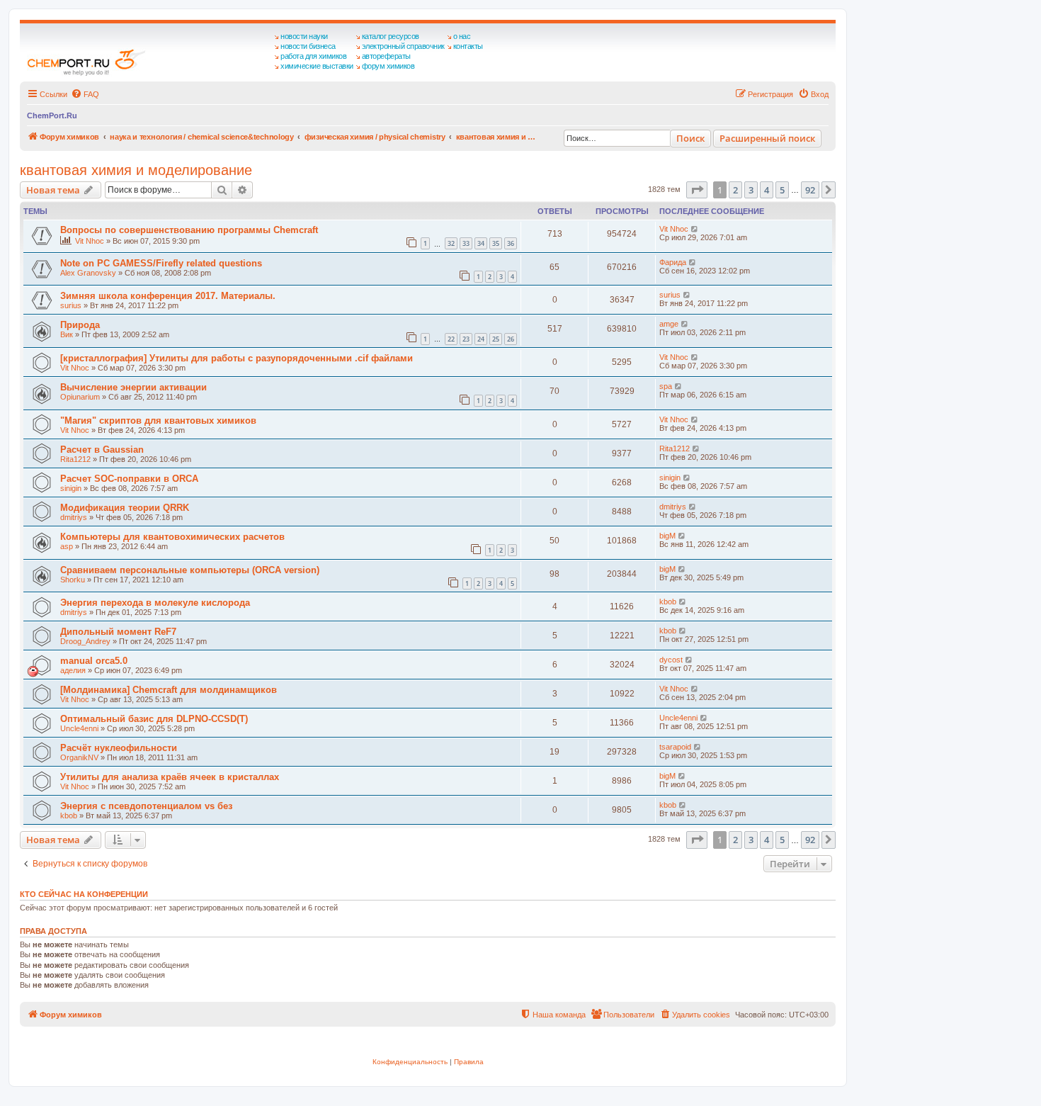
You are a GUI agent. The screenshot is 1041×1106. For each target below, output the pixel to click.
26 (510, 339)
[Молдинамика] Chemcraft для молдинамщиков (168, 689)
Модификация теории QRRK (124, 507)
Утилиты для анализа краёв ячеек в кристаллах (169, 777)
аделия (73, 670)
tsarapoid (675, 747)
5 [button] (782, 190)
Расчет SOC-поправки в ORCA (129, 478)
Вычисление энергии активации (133, 387)
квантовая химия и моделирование (136, 170)
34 (480, 243)
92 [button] (810, 190)
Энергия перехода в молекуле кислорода (155, 602)
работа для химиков (313, 56)
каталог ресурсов (390, 36)
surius (70, 305)
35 (495, 243)
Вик (66, 334)
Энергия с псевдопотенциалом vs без (146, 806)
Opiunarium (80, 397)
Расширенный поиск (767, 138)
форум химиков (388, 66)
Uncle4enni (79, 728)
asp (66, 546)
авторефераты (386, 56)
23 (466, 339)
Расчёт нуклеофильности (118, 748)
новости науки (304, 36)
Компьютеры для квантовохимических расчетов (172, 536)
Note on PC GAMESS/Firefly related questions (161, 263)
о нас (462, 36)
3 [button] (751, 190)
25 (495, 339)
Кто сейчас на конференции (84, 894)
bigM (667, 535)
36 (510, 243)
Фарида (672, 262)
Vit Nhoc (89, 241)
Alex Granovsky (88, 273)
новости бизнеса (308, 46)
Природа (80, 325)
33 (466, 243)
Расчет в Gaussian (102, 449)
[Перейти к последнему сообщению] (695, 229)
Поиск (690, 138)
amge (668, 324)
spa (665, 386)
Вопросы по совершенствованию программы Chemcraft (189, 230)
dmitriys (73, 517)
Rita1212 (75, 459)
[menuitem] (85, 94)
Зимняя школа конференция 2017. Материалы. (167, 295)
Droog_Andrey (85, 641)
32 (451, 243)
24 (480, 339)
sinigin (70, 488)
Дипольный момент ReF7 (118, 631)
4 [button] (766, 190)
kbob (667, 601)
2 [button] (735, 190)
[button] (696, 189)
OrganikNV (79, 757)
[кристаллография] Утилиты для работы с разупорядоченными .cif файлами (236, 358)
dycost (671, 659)
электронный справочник (403, 46)
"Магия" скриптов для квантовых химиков (158, 420)
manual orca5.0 (93, 660)
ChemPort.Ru (52, 115)
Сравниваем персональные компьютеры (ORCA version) (189, 570)
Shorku (72, 579)
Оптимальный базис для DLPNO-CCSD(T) (154, 718)
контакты (468, 46)
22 (451, 339)
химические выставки (316, 66)
